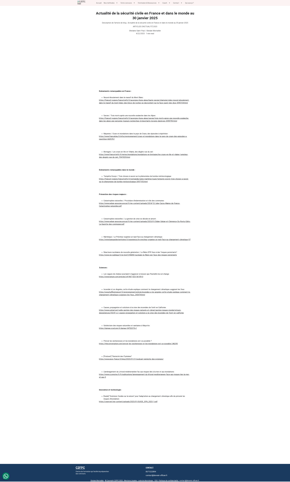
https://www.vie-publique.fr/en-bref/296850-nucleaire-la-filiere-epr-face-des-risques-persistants (138, 255)
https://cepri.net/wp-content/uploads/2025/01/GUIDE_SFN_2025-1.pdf (128, 402)
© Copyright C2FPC (112, 480)
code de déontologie (145, 480)
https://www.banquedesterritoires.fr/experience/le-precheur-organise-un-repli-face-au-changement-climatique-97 (145, 240)
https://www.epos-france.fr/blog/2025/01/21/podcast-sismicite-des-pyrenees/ (131, 359)
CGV (156, 480)
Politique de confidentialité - (169, 480)
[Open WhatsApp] (6, 476)
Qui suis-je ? (189, 3)
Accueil (99, 3)
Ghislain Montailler (97, 480)
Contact (149, 468)
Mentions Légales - (131, 480)
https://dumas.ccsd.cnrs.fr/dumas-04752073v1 (118, 328)
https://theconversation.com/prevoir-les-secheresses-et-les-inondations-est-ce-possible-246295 (138, 344)
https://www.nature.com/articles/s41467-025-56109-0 (121, 277)
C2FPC (80, 467)
